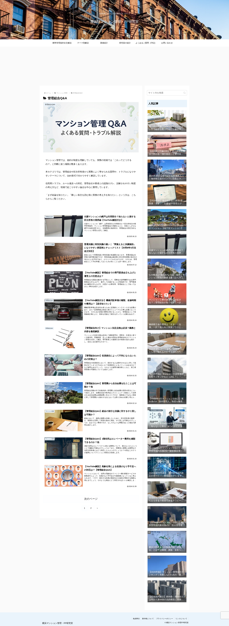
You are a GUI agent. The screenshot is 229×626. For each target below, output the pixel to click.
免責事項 (136, 619)
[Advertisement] (114, 66)
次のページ (91, 498)
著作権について (148, 619)
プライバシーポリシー (164, 619)
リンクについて (181, 619)
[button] (184, 92)
